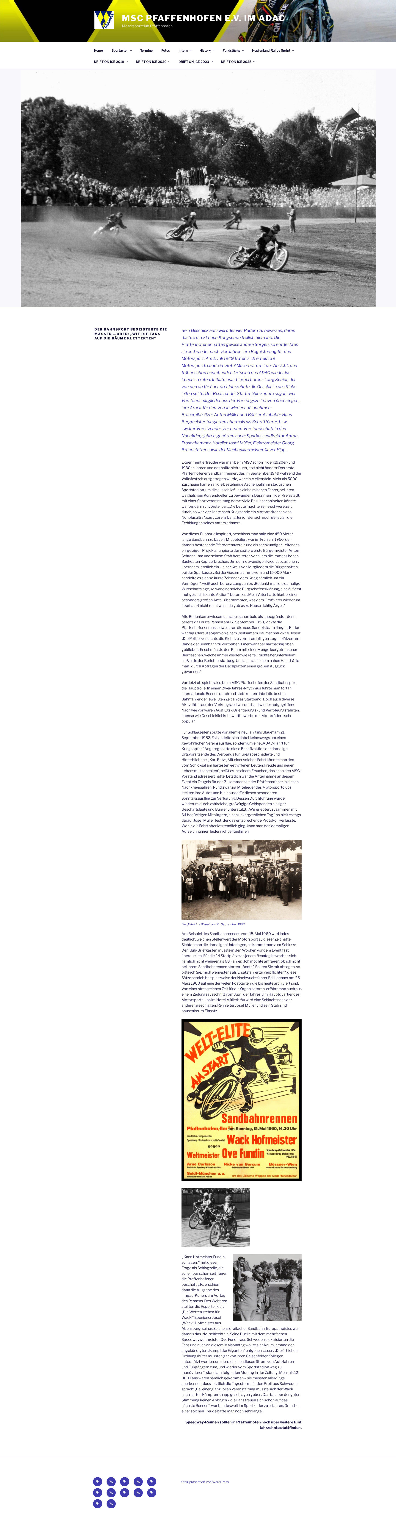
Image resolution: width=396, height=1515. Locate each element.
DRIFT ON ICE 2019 (109, 62)
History (205, 50)
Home (98, 50)
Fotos (165, 50)
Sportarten (120, 50)
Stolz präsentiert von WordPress (205, 1482)
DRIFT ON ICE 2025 (236, 62)
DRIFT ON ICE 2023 (194, 62)
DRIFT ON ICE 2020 (151, 62)
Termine (146, 50)
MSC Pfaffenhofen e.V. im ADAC (203, 18)
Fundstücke (231, 50)
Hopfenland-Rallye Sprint (271, 50)
